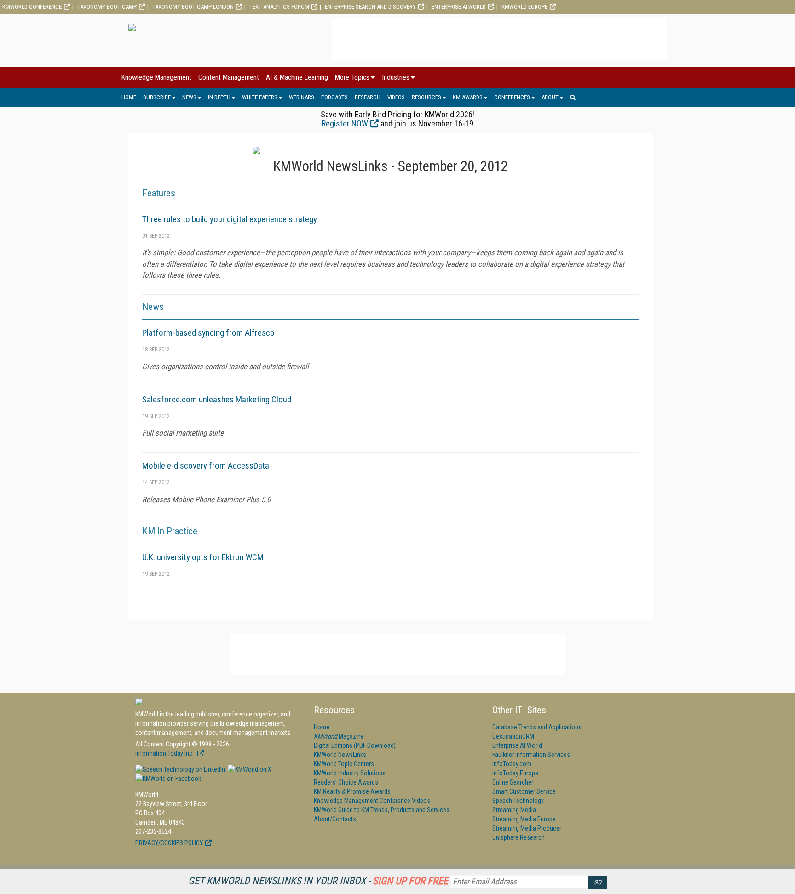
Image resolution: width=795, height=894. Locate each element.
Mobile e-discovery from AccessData (205, 465)
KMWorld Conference (32, 6)
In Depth (219, 97)
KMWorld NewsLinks (340, 754)
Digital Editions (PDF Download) (355, 745)
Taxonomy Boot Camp (107, 6)
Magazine (339, 736)
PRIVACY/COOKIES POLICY (169, 843)
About (550, 97)
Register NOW (345, 123)
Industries (395, 77)
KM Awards (468, 97)
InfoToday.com (511, 764)
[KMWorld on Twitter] (248, 769)
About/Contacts (335, 819)
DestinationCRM (513, 736)
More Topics (352, 77)
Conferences (512, 97)
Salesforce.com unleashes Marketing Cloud (216, 399)
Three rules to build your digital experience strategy (229, 219)
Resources (426, 97)
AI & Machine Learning (297, 77)
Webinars (301, 97)
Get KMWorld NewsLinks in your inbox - (318, 881)
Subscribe (157, 97)
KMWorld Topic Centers (344, 764)
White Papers (259, 97)
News (189, 97)
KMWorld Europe (524, 6)
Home (128, 97)
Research (367, 97)
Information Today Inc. (165, 753)
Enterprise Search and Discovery (370, 6)
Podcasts (334, 97)
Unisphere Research (518, 837)
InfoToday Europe (515, 773)
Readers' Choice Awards (346, 782)
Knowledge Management (156, 77)
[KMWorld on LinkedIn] (180, 769)
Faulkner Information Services (531, 754)
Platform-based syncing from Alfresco (208, 332)
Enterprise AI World (459, 6)
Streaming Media (514, 810)
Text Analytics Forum (279, 6)
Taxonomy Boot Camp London (193, 6)
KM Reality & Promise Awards (352, 791)
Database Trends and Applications (537, 727)
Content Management (228, 77)
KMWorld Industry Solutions (350, 773)
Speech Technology (518, 800)
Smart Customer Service (524, 791)
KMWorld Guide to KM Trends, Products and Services (381, 810)
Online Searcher (512, 782)
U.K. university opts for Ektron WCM (203, 557)
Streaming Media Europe (524, 819)
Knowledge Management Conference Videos (372, 800)
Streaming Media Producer (526, 828)
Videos (396, 97)
